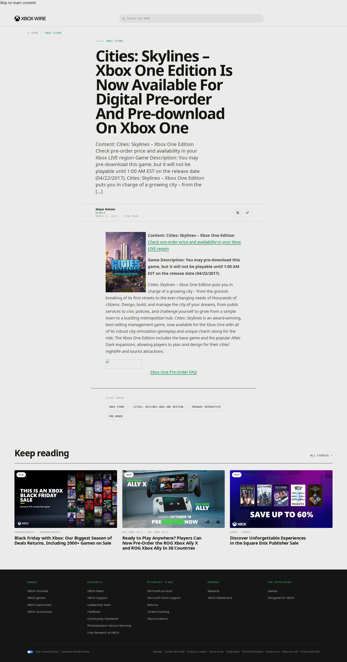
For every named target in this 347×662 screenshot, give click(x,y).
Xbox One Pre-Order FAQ (173, 372)
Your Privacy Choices (47, 651)
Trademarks (233, 651)
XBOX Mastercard (220, 598)
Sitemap (157, 651)
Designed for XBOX (281, 598)
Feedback (93, 612)
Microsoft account (159, 591)
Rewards (213, 591)
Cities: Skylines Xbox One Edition (158, 406)
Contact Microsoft (175, 651)
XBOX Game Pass (39, 605)
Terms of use (216, 651)
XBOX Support (97, 598)
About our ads (290, 651)
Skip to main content (18, 2)
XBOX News (95, 591)
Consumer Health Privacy (75, 651)
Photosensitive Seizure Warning (109, 625)
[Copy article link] (247, 213)
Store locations (157, 619)
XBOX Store (116, 406)
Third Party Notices (252, 651)
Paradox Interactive (206, 406)
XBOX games (36, 598)
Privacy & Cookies (197, 651)
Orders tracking (158, 612)
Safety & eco (273, 651)
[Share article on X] (238, 213)
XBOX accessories (39, 612)
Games (272, 591)
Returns (152, 605)
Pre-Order (116, 416)
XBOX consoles (37, 591)
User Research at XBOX (103, 632)
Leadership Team (99, 605)
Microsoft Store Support (164, 598)
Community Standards (102, 619)
